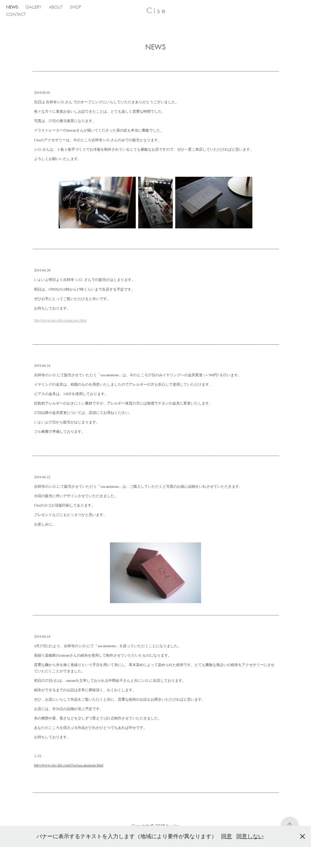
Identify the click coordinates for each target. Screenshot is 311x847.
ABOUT (56, 7)
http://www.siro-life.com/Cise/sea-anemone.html (68, 765)
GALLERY (34, 7)
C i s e (156, 10)
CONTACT (16, 14)
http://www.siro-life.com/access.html (60, 320)
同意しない (250, 836)
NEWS (12, 7)
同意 (226, 836)
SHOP (75, 7)
